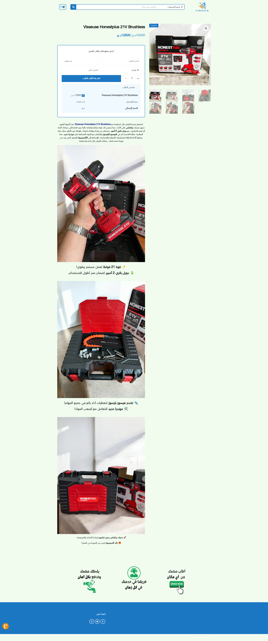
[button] (206, 28)
